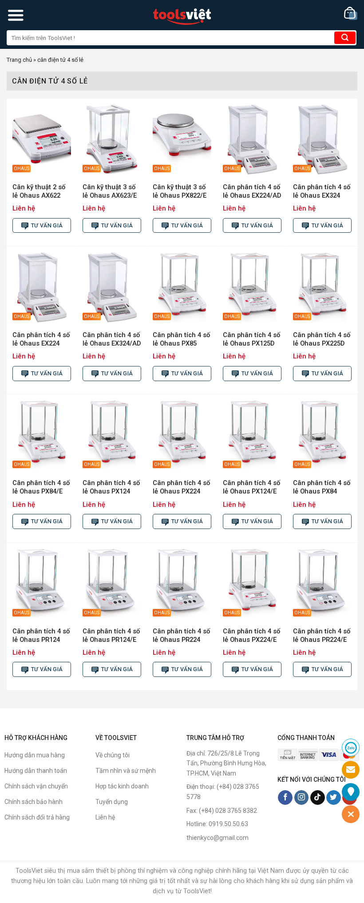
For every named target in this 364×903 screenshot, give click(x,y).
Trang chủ (19, 59)
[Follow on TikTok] (317, 797)
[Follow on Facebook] (285, 797)
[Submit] (345, 38)
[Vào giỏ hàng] (350, 13)
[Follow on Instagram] (301, 797)
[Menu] (15, 15)
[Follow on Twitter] (333, 797)
